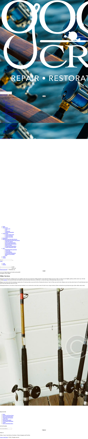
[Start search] (12, 260)
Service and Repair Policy (8, 416)
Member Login (3, 86)
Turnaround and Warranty (8, 417)
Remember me (12, 94)
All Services (5, 138)
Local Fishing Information (8, 421)
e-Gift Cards (5, 418)
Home (1, 138)
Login (4, 88)
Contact (4, 422)
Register (4, 89)
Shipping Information (7, 420)
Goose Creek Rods (4, 437)
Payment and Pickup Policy (8, 415)
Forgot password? (3, 94)
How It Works (10, 138)
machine (5, 279)
